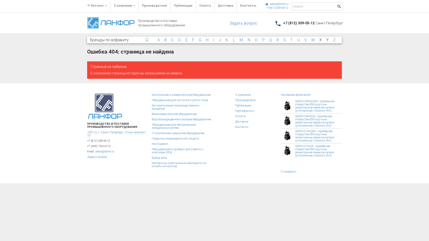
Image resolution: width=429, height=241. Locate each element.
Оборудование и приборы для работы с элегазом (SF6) (177, 151)
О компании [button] (123, 5)
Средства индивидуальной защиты (175, 138)
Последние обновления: (296, 94)
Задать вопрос (243, 23)
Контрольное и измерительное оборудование (181, 94)
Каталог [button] (97, 5)
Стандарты (288, 171)
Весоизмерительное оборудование (174, 114)
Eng (147, 38)
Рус (147, 41)
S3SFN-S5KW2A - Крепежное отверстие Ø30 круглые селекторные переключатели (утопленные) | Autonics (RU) (314, 120)
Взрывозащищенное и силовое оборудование (181, 119)
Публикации (183, 5)
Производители (154, 5)
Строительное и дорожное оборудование (178, 133)
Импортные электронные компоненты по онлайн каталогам (179, 164)
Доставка (225, 5)
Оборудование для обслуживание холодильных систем (174, 126)
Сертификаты (244, 110)
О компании (243, 94)
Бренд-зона (159, 157)
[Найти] (339, 7)
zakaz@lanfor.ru (278, 4)
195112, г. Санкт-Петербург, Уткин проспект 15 (116, 134)
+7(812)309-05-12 (277, 7)
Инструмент (160, 143)
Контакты (248, 5)
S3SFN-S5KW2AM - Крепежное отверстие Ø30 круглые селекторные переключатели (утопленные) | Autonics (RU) (314, 106)
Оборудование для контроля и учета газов (180, 100)
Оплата (205, 5)
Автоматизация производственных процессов (175, 107)
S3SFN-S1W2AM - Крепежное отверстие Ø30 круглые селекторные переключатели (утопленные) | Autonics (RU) (314, 135)
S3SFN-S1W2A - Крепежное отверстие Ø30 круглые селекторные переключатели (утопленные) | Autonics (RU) (314, 150)
